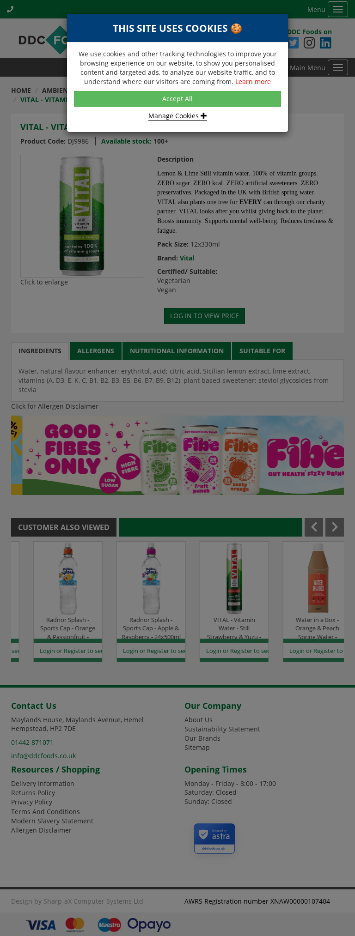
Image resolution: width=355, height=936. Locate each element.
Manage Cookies (174, 115)
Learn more (253, 81)
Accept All (177, 98)
